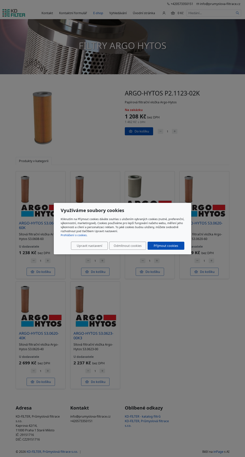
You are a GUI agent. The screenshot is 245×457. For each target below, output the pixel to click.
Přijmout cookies (166, 246)
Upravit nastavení (89, 246)
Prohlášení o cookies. (74, 235)
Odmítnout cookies (128, 246)
